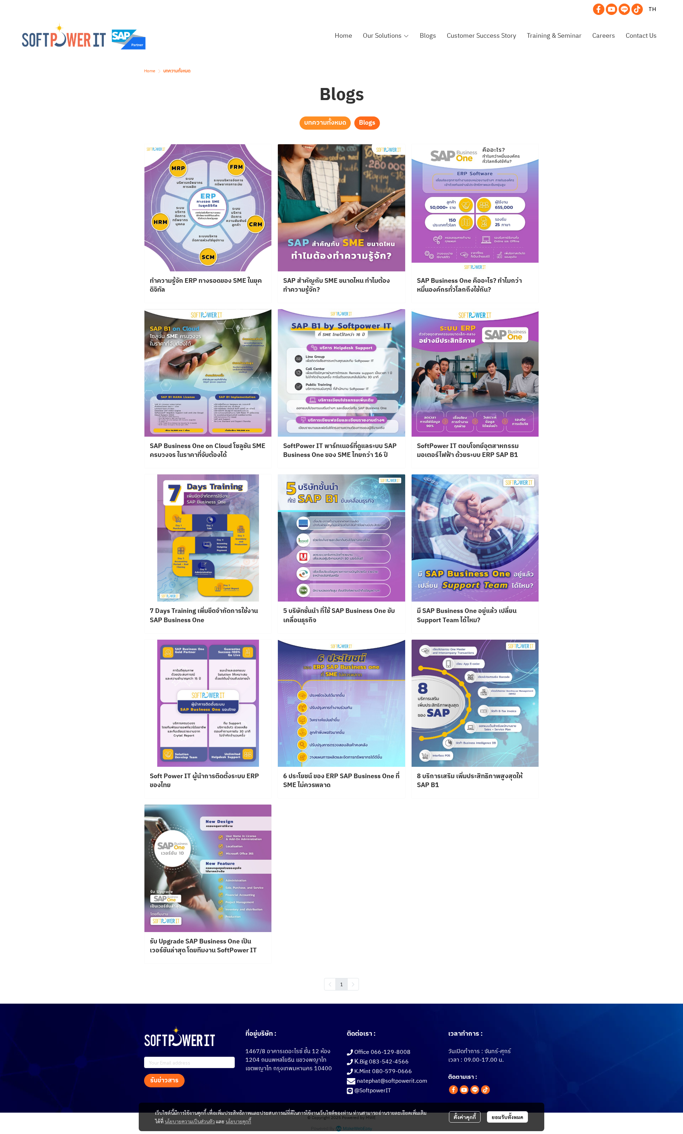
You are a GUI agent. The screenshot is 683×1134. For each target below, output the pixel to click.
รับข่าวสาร (164, 1080)
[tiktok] (637, 9)
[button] (652, 9)
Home (149, 71)
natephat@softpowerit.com (392, 1081)
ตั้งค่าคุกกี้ (465, 1117)
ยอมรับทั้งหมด (507, 1117)
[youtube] (611, 9)
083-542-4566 (389, 1062)
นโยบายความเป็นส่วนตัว (190, 1121)
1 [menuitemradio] (341, 984)
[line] (624, 9)
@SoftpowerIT (372, 1091)
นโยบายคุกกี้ (238, 1121)
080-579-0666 (392, 1071)
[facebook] (598, 9)
